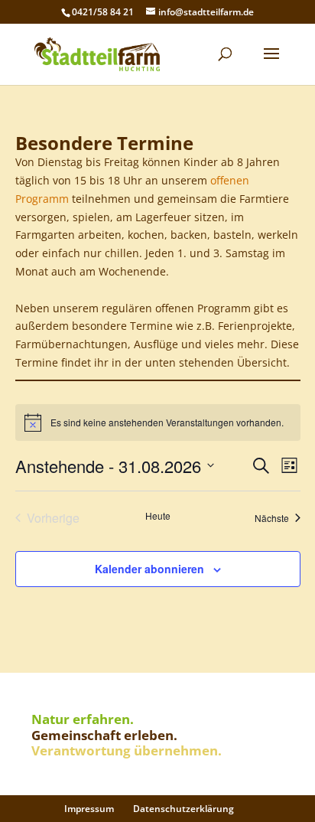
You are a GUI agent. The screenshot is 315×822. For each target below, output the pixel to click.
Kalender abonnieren (149, 568)
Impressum (89, 808)
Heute (157, 516)
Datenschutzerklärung (183, 808)
